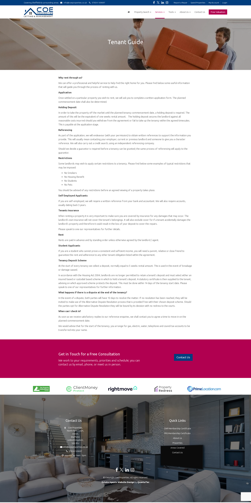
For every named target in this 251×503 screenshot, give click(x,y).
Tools (171, 12)
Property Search (142, 12)
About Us (184, 12)
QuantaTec (143, 482)
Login (224, 2)
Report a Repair (180, 2)
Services (159, 12)
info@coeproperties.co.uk (75, 2)
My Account (214, 2)
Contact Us (199, 12)
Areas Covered (177, 447)
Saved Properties (198, 2)
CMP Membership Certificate (177, 428)
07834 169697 (98, 2)
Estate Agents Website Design (118, 482)
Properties (177, 443)
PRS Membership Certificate (177, 433)
